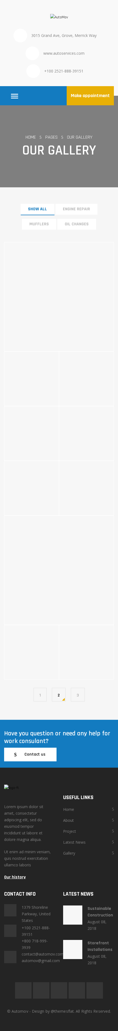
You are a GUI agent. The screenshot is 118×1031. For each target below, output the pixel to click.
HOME (31, 137)
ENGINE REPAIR (76, 209)
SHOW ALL (37, 209)
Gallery (69, 853)
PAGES (51, 137)
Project (69, 831)
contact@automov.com (43, 954)
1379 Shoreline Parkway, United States (36, 914)
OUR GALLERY (79, 137)
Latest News (74, 842)
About (68, 820)
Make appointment (90, 95)
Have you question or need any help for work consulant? (57, 737)
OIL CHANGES (77, 224)
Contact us (35, 754)
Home (68, 809)
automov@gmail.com (41, 960)
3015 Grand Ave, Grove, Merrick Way (64, 35)
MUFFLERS (39, 224)
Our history (15, 877)
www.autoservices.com (64, 53)
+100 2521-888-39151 (63, 71)
